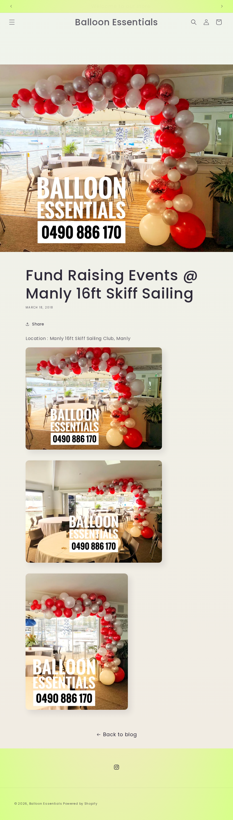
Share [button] (38, 324)
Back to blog (120, 734)
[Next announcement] (222, 6)
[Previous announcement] (11, 6)
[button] (12, 22)
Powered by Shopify (80, 803)
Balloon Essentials (45, 803)
